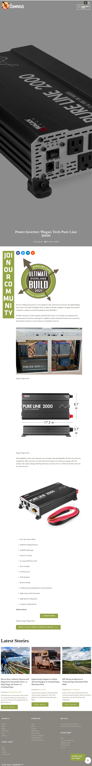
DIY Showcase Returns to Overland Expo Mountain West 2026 (75, 681)
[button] (85, 2)
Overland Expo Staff (14, 692)
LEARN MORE (49, 616)
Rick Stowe (42, 690)
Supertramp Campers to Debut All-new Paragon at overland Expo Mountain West (46, 681)
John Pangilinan (74, 690)
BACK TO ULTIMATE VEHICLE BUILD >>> (38, 627)
